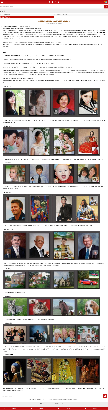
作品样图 (50, 399)
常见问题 (75, 399)
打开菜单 (2, 2)
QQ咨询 (68, 408)
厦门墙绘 (65, 399)
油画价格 (44, 399)
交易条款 (55, 399)
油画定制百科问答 (5, 17)
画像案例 (70, 399)
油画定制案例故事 (5, 14)
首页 (30, 399)
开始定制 (41, 408)
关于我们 (34, 399)
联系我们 (39, 399)
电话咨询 (14, 408)
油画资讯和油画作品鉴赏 (60, 14)
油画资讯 (60, 399)
